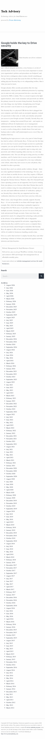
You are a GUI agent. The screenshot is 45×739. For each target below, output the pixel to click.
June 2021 (9, 452)
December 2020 (11, 468)
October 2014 (10, 665)
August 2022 (10, 414)
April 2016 (9, 619)
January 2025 (10, 336)
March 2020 (10, 492)
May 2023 (9, 390)
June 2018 (9, 549)
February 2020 (11, 495)
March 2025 (10, 331)
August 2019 (10, 511)
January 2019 (10, 530)
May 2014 (9, 678)
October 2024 (10, 344)
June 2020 (9, 484)
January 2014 (10, 689)
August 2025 (10, 317)
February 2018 (11, 560)
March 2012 (10, 708)
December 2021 (11, 436)
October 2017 (10, 570)
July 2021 (9, 449)
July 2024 (9, 352)
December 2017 (11, 565)
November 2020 (11, 471)
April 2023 (9, 393)
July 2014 (9, 673)
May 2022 (9, 422)
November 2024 (11, 342)
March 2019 (10, 525)
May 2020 (9, 487)
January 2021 (10, 465)
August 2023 (10, 382)
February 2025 (11, 334)
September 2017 (11, 573)
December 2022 (11, 403)
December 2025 (11, 307)
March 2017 (10, 589)
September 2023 (11, 379)
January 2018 (10, 562)
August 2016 (10, 608)
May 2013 (9, 697)
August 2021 (10, 447)
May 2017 (9, 584)
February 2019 (11, 527)
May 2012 (9, 705)
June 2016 (9, 613)
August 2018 (10, 543)
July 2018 (9, 546)
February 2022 (11, 430)
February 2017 (11, 592)
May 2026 (9, 293)
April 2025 (9, 328)
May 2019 (9, 519)
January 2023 (10, 401)
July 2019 (9, 514)
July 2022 (9, 417)
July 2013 (9, 694)
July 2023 (9, 385)
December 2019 (11, 500)
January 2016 (10, 627)
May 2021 (9, 455)
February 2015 (11, 657)
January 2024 (10, 369)
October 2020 (10, 473)
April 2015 (9, 651)
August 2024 (10, 350)
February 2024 (11, 366)
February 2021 (11, 463)
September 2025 (11, 315)
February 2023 (11, 398)
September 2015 (11, 638)
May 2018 (9, 552)
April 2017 (9, 587)
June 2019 (9, 517)
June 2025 (9, 323)
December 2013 (11, 692)
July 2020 (9, 482)
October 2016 (10, 603)
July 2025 (9, 320)
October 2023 (10, 377)
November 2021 (11, 439)
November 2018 (11, 535)
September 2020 (11, 476)
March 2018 (10, 557)
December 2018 (11, 533)
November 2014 (11, 662)
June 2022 (9, 420)
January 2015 (10, 659)
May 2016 (9, 616)
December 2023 (11, 371)
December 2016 (11, 597)
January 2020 (10, 498)
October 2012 (10, 702)
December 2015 (11, 630)
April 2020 (9, 490)
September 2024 (11, 347)
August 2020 (10, 479)
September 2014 (11, 667)
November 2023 (11, 374)
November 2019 (11, 503)
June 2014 (9, 675)
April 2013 (9, 700)
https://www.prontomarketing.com (9, 734)
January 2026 (10, 304)
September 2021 (11, 444)
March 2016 (10, 622)
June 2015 (9, 646)
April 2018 (9, 554)
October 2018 (10, 538)
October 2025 (10, 312)
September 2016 (11, 605)
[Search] (41, 276)
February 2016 (11, 624)
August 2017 (10, 576)
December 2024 (11, 339)
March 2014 (10, 683)
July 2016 (9, 611)
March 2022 (10, 428)
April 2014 (9, 681)
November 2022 (11, 406)
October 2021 (10, 441)
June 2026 (9, 290)
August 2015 (10, 640)
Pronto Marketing (15, 20)
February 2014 (11, 686)
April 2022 (9, 425)
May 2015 (9, 648)
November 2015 (11, 632)
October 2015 (10, 635)
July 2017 (9, 578)
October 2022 (10, 409)
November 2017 (11, 568)
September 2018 (11, 541)
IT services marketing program (32, 727)
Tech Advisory (10, 11)
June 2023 (9, 387)
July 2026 (9, 288)
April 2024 (9, 360)
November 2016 (11, 600)
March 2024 (10, 363)
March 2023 (10, 395)
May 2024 (9, 358)
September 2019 (11, 509)
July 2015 (9, 643)
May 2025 (9, 325)
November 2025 (11, 309)
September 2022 (11, 412)
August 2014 (10, 670)
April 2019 (9, 522)
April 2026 (9, 296)
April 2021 (9, 457)
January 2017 (10, 595)
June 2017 (9, 581)
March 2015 (10, 654)
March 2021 (10, 460)
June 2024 (9, 355)
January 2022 (10, 433)
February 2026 (11, 301)
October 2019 (10, 506)
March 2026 (10, 299)
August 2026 (10, 285)
